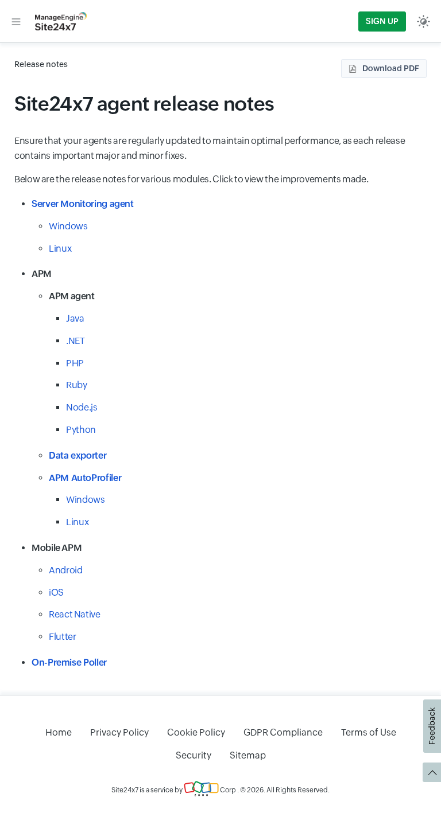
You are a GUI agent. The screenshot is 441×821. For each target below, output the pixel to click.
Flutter (62, 636)
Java (75, 318)
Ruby (76, 385)
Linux (60, 248)
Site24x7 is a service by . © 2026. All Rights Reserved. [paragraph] (220, 790)
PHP (75, 363)
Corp (227, 790)
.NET (75, 340)
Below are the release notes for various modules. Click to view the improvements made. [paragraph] (191, 179)
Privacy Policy (119, 732)
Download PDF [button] (390, 68)
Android (65, 570)
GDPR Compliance (283, 732)
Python (81, 429)
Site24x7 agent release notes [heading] (144, 103)
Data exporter (77, 455)
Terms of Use (368, 732)
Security (193, 755)
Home (58, 732)
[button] (16, 21)
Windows (68, 226)
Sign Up (382, 21)
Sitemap (248, 755)
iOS (56, 592)
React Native (74, 614)
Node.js (81, 407)
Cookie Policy (196, 732)
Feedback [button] (431, 726)
